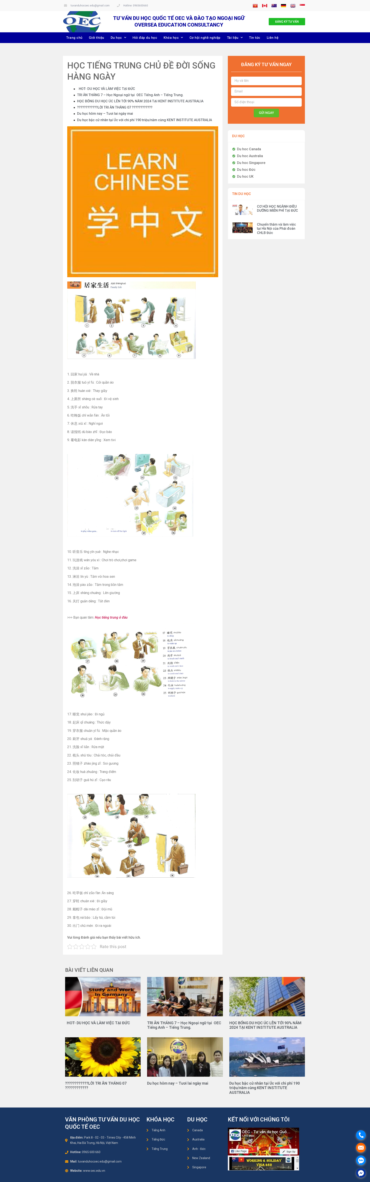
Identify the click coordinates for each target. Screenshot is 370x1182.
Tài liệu (233, 38)
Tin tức (254, 38)
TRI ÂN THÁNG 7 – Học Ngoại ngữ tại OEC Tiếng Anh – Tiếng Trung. (130, 95)
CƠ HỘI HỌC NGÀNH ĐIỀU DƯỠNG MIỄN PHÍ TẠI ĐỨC (277, 208)
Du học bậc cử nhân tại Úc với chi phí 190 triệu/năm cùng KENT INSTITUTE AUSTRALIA (144, 120)
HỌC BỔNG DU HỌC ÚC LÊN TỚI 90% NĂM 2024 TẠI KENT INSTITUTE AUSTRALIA (140, 101)
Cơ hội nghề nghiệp (205, 38)
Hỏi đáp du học (145, 38)
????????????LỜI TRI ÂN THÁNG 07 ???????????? (114, 107)
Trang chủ (74, 38)
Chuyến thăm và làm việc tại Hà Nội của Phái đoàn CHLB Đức (276, 228)
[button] (287, 21)
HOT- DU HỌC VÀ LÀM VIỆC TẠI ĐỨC (106, 89)
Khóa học (171, 38)
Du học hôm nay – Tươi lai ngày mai (105, 114)
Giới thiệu (96, 38)
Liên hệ (273, 38)
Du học (116, 38)
